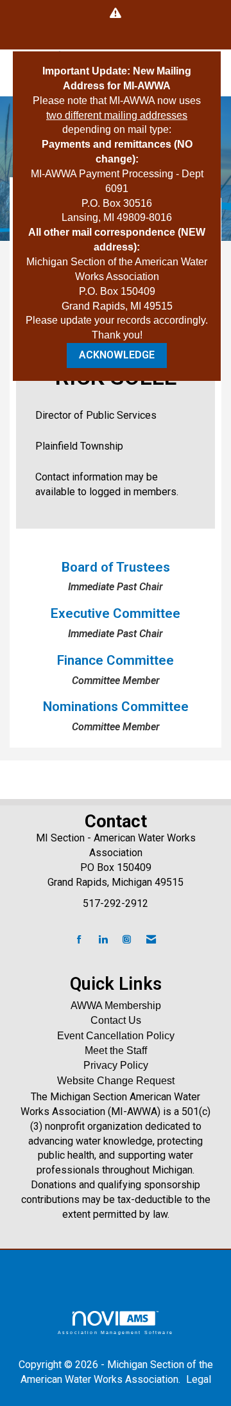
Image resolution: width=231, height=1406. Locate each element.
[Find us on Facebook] (79, 940)
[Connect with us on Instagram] (126, 940)
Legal (198, 1379)
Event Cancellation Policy (116, 1035)
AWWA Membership (116, 1005)
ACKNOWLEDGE (117, 355)
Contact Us (115, 1020)
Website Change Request (116, 1080)
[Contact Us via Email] (151, 940)
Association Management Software (115, 1332)
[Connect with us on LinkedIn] (103, 940)
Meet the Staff (116, 1050)
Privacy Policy (115, 1065)
